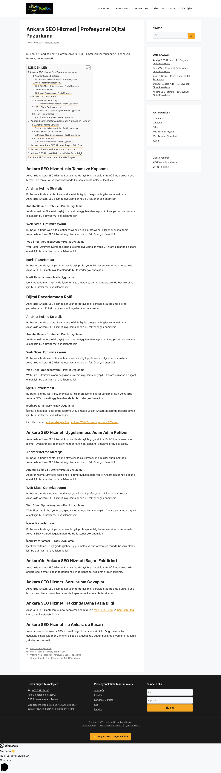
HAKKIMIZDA (122, 8)
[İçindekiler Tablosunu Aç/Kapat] (86, 67)
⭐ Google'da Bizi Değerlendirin (110, 736)
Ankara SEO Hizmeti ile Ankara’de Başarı (52, 157)
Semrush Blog (125, 609)
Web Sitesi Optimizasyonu (48, 83)
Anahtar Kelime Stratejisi (47, 76)
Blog (96, 704)
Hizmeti (48, 651)
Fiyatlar (98, 695)
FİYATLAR (159, 8)
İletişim (98, 709)
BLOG (173, 8)
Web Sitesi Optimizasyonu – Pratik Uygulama (59, 86)
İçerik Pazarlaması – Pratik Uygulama (56, 93)
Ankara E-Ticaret (108, 422)
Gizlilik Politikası (161, 157)
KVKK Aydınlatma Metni (165, 162)
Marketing (158, 122)
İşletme (57, 651)
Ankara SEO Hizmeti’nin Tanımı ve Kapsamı (53, 72)
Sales (155, 127)
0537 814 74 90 (40, 690)
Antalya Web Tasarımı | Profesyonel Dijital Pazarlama (55, 655)
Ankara (33, 651)
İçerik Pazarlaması (44, 89)
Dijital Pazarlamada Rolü (43, 96)
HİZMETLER (141, 8)
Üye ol (170, 707)
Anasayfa (99, 690)
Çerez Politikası (161, 166)
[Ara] (191, 36)
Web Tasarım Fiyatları (164, 131)
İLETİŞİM (187, 8)
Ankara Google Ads (57, 422)
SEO (64, 651)
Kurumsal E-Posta (103, 699)
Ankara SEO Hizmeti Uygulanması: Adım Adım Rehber (60, 120)
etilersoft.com (124, 722)
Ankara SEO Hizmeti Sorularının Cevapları (53, 149)
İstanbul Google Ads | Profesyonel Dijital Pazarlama (55, 658)
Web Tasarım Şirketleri (40, 648)
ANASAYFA (104, 8)
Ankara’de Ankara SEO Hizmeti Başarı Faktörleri (57, 145)
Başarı (41, 651)
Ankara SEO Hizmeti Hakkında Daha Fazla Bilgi (56, 153)
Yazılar (156, 140)
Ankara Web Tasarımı (84, 422)
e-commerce (159, 118)
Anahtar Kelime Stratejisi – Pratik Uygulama (58, 79)
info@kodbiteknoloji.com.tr (42, 694)
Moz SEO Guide (103, 609)
